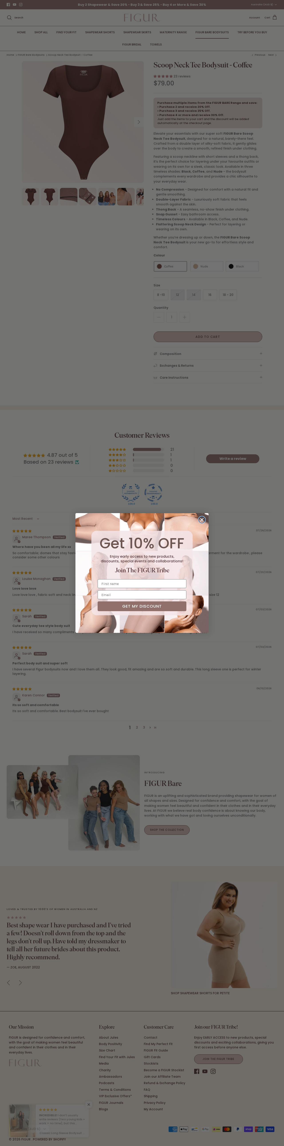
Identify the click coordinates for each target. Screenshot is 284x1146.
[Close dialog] (202, 519)
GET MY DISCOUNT (142, 606)
